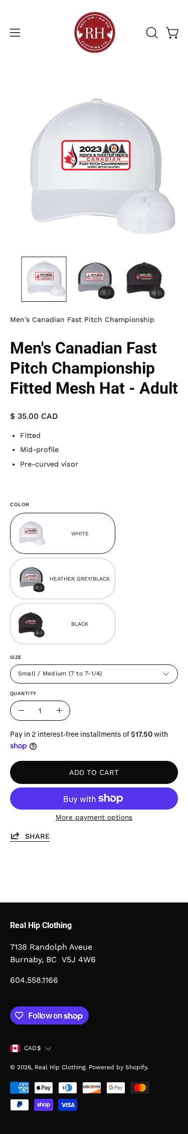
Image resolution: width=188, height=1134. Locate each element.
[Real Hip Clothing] (94, 33)
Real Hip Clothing (60, 1067)
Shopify (136, 1067)
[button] (151, 33)
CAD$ (32, 1048)
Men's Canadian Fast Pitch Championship (82, 319)
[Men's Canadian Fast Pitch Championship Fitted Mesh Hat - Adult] (44, 279)
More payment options (94, 817)
